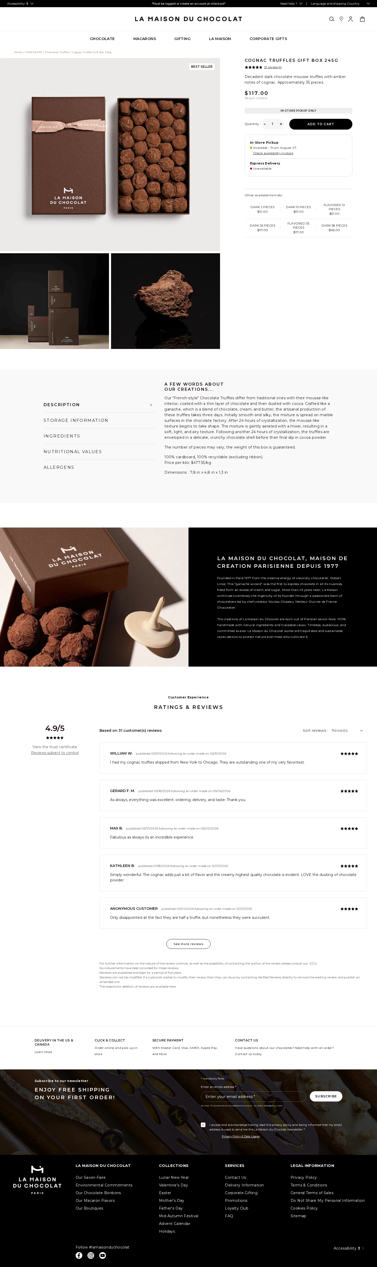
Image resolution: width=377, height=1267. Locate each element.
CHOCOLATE (33, 52)
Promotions (236, 1200)
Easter (165, 1193)
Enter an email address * (218, 1087)
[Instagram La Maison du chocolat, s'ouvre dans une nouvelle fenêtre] (90, 1255)
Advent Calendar (174, 1223)
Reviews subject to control (55, 753)
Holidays (167, 1231)
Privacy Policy (304, 1177)
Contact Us (235, 1177)
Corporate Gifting (241, 1193)
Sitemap (298, 1216)
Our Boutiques (89, 1208)
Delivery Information (244, 1185)
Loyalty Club (236, 1208)
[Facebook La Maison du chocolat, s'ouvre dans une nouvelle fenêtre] (79, 1255)
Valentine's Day (173, 1185)
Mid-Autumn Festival (179, 1216)
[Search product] (331, 19)
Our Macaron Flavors (95, 1200)
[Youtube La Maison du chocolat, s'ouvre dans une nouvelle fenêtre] (102, 1255)
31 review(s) (273, 67)
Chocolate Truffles (57, 52)
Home (18, 52)
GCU (313, 963)
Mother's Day (171, 1200)
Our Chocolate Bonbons (98, 1193)
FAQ (229, 1216)
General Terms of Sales (312, 1193)
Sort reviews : (315, 730)
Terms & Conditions (309, 1185)
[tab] (100, 405)
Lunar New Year (174, 1177)
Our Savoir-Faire (91, 1177)
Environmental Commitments (104, 1185)
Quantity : (253, 124)
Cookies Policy (304, 1208)
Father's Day (171, 1208)
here (172, 986)
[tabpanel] (248, 434)
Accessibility (345, 1248)
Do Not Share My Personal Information (328, 1200)
